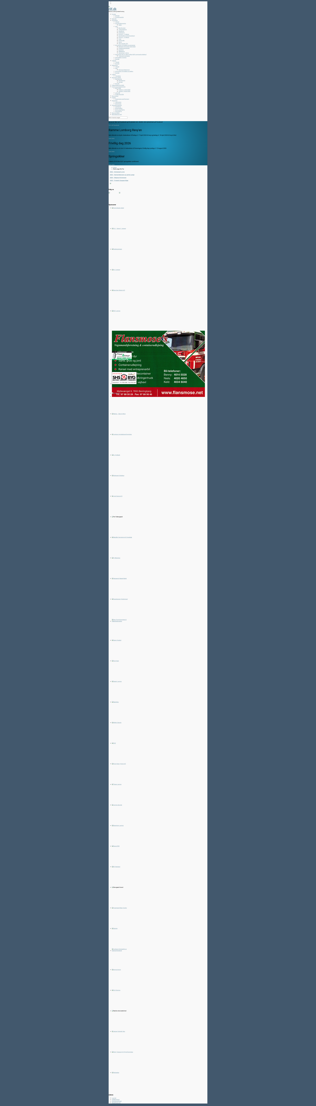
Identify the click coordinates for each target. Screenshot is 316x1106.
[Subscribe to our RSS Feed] (123, 196)
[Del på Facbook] (112, 185)
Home (115, 167)
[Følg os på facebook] (113, 196)
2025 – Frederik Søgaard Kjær (119, 180)
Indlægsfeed (115, 1099)
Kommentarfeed (116, 1101)
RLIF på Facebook (114, 125)
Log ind (114, 1098)
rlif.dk (112, 9)
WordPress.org (116, 1103)
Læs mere (111, 138)
